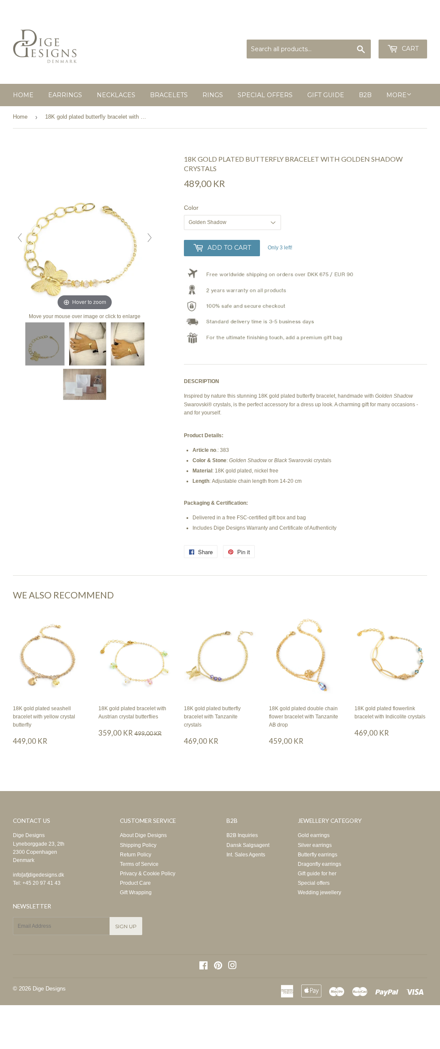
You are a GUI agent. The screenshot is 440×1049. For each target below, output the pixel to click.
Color (191, 207)
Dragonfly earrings (319, 864)
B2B (365, 95)
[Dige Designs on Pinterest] (218, 967)
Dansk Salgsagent (247, 845)
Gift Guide (325, 95)
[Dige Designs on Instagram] (232, 967)
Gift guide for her (317, 874)
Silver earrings (315, 845)
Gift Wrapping (136, 893)
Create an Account (407, 29)
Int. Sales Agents (245, 855)
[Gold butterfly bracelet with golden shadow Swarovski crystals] (127, 343)
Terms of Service (139, 864)
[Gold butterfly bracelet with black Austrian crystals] (87, 343)
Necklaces (116, 95)
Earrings (65, 95)
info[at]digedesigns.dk (38, 875)
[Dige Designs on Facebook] (203, 967)
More (396, 95)
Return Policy (135, 855)
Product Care (135, 883)
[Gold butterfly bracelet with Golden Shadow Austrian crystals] (44, 343)
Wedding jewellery (319, 893)
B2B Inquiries (242, 835)
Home (23, 95)
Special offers (314, 883)
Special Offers (265, 95)
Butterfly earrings (317, 855)
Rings (212, 95)
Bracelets (169, 95)
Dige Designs (29, 835)
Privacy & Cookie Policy (147, 874)
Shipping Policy (138, 845)
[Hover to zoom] (84, 233)
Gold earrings (314, 835)
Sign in (370, 29)
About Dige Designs (143, 835)
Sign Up (126, 926)
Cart (409, 48)
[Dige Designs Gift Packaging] (84, 384)
